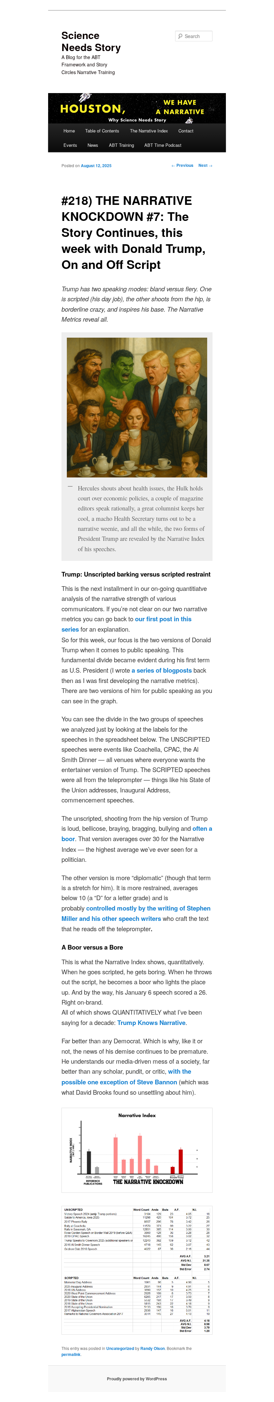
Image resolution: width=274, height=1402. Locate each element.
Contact (185, 130)
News (93, 145)
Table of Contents (102, 130)
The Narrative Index (149, 130)
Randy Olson (152, 1348)
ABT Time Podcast (162, 145)
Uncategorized (120, 1348)
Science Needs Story (91, 41)
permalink (71, 1354)
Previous (182, 165)
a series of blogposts (162, 670)
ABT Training (121, 145)
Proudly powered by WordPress (137, 1379)
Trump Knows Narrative (151, 1022)
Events (70, 145)
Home (69, 130)
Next (205, 165)
